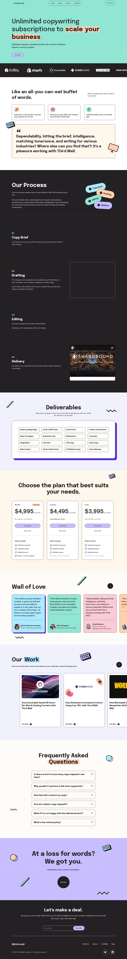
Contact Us (110, 3)
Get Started (27, 525)
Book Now (63, 882)
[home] (19, 3)
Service (95, 944)
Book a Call (27, 531)
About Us (86, 944)
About (60, 3)
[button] (110, 586)
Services (68, 3)
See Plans (18, 55)
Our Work (77, 3)
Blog (113, 944)
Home (53, 3)
